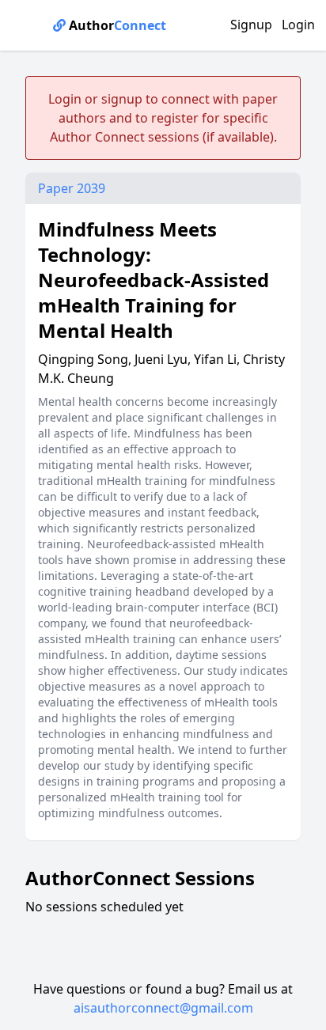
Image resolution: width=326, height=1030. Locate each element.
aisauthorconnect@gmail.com (163, 1008)
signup (121, 99)
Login (298, 24)
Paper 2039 (71, 188)
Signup (251, 24)
